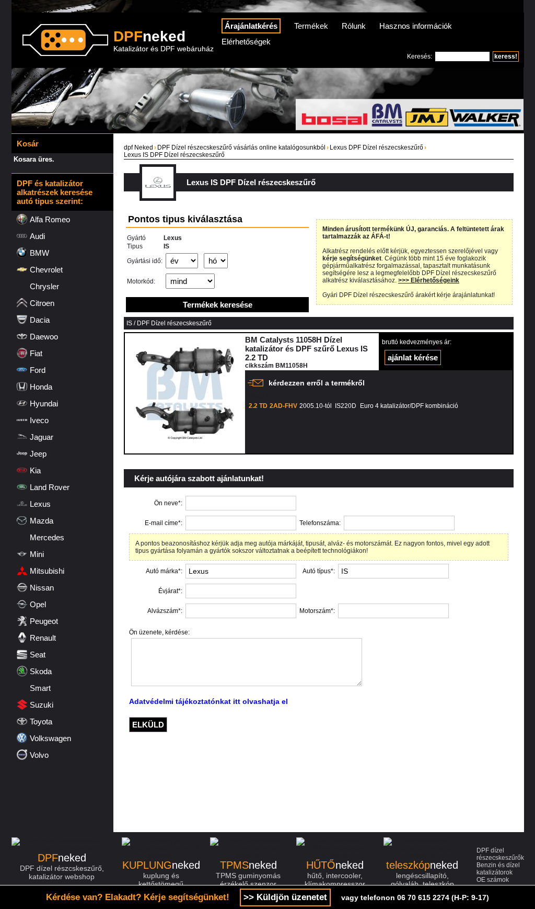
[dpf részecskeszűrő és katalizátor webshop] (61, 848)
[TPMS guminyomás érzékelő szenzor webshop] (248, 855)
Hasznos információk (415, 25)
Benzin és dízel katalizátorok (498, 868)
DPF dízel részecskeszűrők (500, 854)
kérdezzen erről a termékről (317, 383)
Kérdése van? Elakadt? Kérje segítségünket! (137, 897)
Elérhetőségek (246, 41)
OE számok (492, 879)
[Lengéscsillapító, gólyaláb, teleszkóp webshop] (422, 855)
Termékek (311, 25)
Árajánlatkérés (251, 25)
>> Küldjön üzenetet (285, 897)
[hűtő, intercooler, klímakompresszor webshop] (335, 855)
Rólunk (354, 25)
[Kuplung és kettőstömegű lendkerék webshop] (161, 855)
